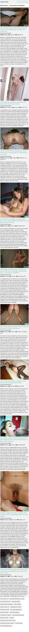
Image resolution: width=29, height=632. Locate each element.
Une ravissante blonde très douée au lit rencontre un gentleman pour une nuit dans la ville (14, 571)
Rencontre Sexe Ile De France (7, 620)
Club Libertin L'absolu (5, 615)
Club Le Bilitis (17, 604)
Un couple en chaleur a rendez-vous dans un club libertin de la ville (13, 382)
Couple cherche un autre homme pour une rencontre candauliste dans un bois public (14, 514)
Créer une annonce (23, 2)
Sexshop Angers (16, 601)
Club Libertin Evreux (5, 601)
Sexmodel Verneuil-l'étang (7, 623)
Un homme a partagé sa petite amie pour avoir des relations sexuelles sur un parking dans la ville (14, 220)
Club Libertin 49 (4, 598)
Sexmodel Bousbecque (18, 615)
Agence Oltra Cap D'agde (6, 604)
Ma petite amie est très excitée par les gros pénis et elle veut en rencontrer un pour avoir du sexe (14, 439)
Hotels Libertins (4, 617)
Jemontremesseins (14, 612)
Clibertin (12, 617)
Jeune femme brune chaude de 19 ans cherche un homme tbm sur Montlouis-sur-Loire (14, 152)
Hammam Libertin (4, 609)
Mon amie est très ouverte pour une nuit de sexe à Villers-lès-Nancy (14, 327)
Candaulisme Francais (15, 607)
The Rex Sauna (18, 623)
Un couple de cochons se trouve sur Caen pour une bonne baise (13, 103)
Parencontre (4, 2)
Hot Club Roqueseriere (6, 626)
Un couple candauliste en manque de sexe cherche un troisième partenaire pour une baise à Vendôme (13, 271)
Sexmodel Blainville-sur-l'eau (17, 598)
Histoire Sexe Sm (4, 607)
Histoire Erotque (4, 612)
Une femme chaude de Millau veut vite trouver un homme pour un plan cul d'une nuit (13, 29)
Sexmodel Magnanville (16, 609)
